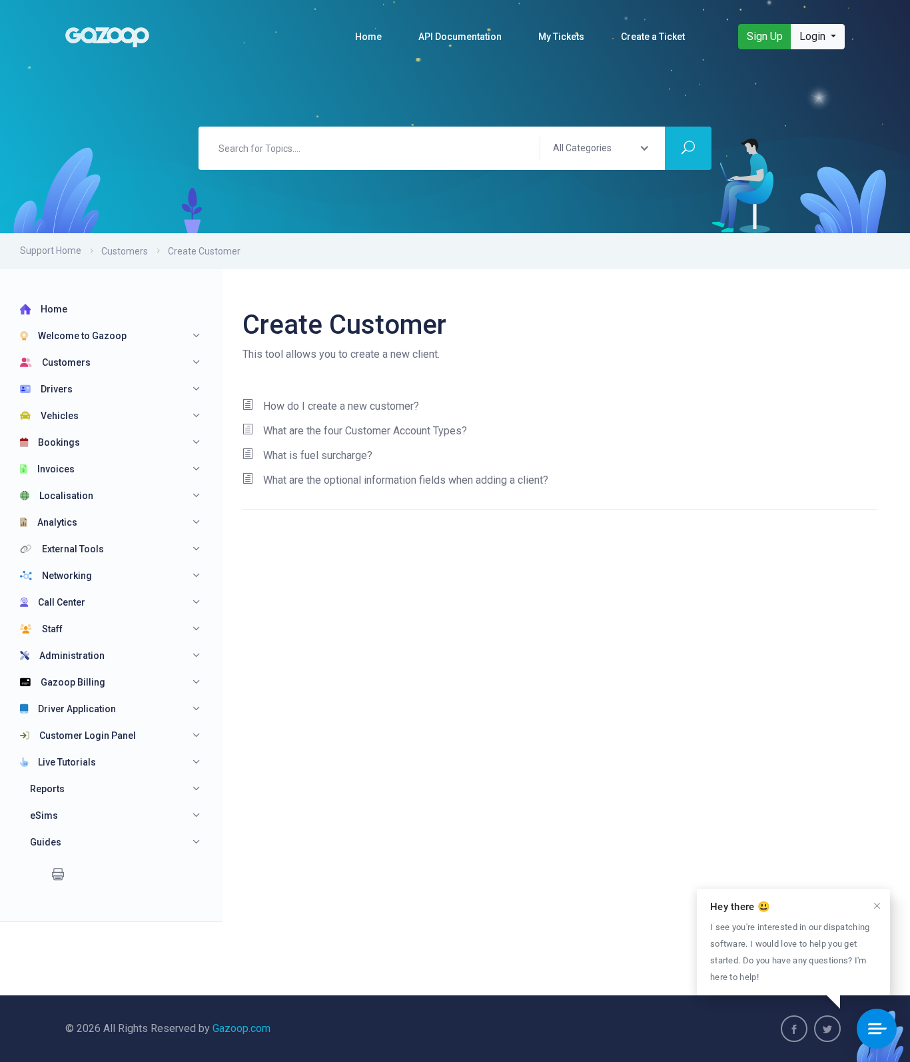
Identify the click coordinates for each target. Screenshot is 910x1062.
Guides (45, 842)
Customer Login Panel (87, 735)
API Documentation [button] (460, 36)
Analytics (57, 522)
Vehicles (60, 415)
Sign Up (765, 36)
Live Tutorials (67, 762)
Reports (47, 789)
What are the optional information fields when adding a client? (405, 480)
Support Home (50, 250)
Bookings (59, 442)
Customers (124, 251)
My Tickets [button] (561, 36)
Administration (72, 655)
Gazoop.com (241, 1028)
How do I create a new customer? (341, 406)
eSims (44, 815)
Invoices (56, 469)
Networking (67, 575)
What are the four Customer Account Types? (365, 430)
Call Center (61, 602)
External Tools (73, 549)
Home (54, 309)
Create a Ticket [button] (653, 36)
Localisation (66, 495)
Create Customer (204, 251)
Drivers (57, 389)
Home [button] (368, 36)
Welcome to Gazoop (82, 335)
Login (813, 36)
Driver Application (77, 709)
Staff (52, 629)
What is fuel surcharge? (317, 455)
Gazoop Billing (73, 682)
